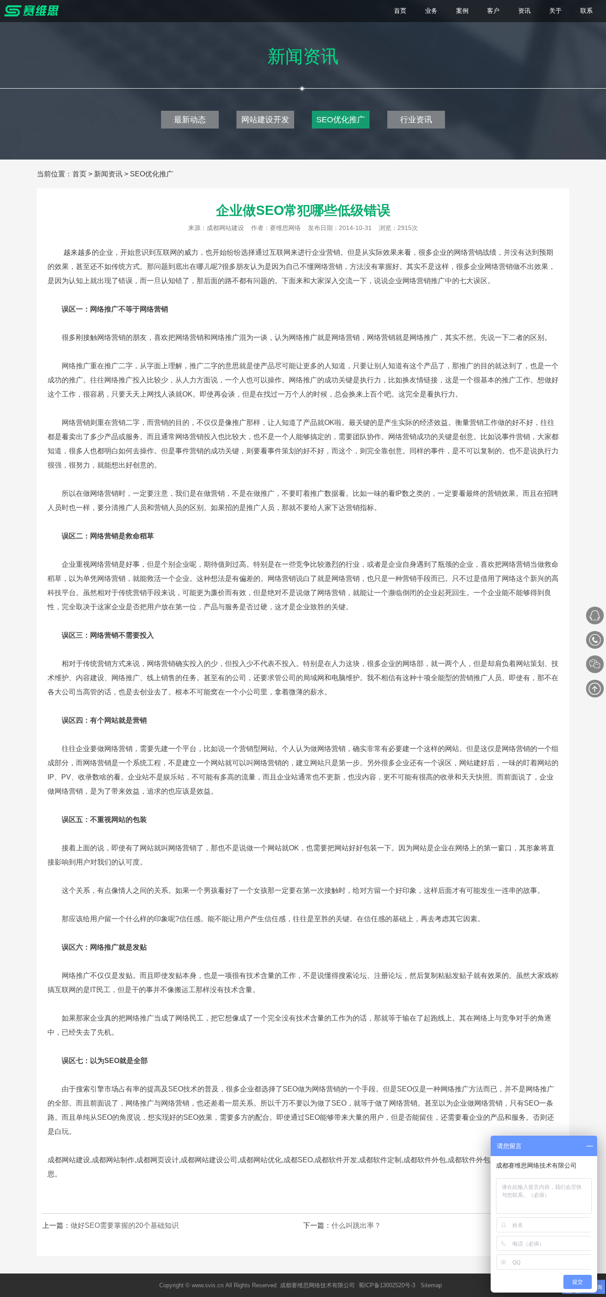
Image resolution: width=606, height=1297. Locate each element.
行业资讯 (416, 119)
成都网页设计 (157, 1160)
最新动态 (190, 119)
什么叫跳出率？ (356, 1225)
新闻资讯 (108, 174)
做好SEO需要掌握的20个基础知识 (125, 1225)
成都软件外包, (425, 1160)
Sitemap (431, 1285)
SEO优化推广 (340, 119)
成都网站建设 (225, 227)
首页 (79, 174)
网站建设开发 (265, 119)
